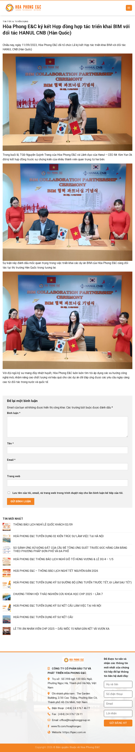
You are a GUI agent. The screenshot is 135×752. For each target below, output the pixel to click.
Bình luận (13, 413)
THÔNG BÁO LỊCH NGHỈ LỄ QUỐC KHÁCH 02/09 (43, 524)
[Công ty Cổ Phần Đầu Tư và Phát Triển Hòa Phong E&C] (25, 8)
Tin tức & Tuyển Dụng (15, 21)
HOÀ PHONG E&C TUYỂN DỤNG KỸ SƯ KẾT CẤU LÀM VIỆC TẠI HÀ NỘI (57, 605)
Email (11, 459)
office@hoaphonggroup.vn (74, 720)
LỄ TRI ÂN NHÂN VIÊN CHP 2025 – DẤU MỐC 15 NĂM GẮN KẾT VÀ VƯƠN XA (61, 628)
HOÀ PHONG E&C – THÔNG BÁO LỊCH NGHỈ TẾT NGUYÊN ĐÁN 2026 (55, 570)
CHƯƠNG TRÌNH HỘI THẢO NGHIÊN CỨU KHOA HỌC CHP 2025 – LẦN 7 (58, 594)
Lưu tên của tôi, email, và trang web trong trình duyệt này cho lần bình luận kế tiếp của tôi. (67, 493)
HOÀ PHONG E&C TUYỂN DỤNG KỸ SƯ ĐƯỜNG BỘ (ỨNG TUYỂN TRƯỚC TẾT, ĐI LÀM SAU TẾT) (72, 582)
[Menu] (129, 8)
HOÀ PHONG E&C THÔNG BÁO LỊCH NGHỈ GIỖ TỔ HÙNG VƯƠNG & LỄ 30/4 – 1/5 (63, 559)
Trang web (13, 476)
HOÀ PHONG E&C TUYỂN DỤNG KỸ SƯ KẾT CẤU (43, 617)
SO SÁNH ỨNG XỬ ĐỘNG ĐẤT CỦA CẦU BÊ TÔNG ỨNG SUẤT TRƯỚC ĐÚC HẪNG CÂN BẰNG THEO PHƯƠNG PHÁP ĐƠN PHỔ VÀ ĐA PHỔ (70, 549)
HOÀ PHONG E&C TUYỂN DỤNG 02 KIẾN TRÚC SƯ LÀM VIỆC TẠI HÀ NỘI (58, 536)
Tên (10, 443)
